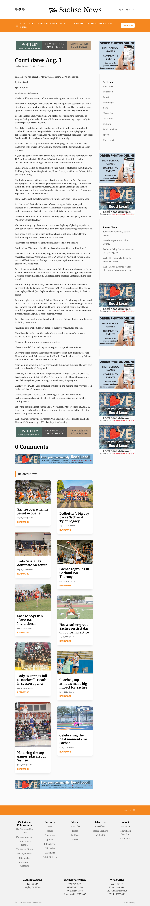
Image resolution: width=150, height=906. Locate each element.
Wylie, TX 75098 (33, 887)
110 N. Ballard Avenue (117, 890)
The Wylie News (24, 853)
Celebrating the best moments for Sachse (73, 739)
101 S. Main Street (75, 890)
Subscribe (127, 25)
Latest (23, 24)
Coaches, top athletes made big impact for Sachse (73, 683)
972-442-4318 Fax (117, 887)
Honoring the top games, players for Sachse (31, 756)
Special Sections (100, 831)
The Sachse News (24, 849)
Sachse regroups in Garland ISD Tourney (74, 573)
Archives (75, 835)
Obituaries (78, 24)
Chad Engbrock (23, 66)
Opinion (54, 24)
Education (43, 24)
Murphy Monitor (24, 837)
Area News (108, 86)
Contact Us (125, 838)
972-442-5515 (117, 884)
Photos (23, 27)
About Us (125, 826)
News (105, 108)
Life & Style (65, 24)
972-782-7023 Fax (75, 887)
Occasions (108, 118)
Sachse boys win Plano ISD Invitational (30, 620)
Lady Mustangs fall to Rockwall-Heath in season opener (32, 679)
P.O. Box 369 (32, 884)
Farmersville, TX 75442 (75, 894)
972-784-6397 (74, 884)
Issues (75, 831)
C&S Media (24, 858)
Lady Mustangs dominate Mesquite (32, 563)
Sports (32, 24)
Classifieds (91, 24)
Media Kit (100, 835)
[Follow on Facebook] (16, 9)
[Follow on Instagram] (23, 9)
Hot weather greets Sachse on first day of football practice (74, 628)
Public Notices (105, 24)
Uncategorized (110, 140)
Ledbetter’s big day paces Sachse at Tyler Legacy (74, 517)
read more (23, 522)
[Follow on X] (20, 9)
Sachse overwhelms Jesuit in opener (32, 511)
